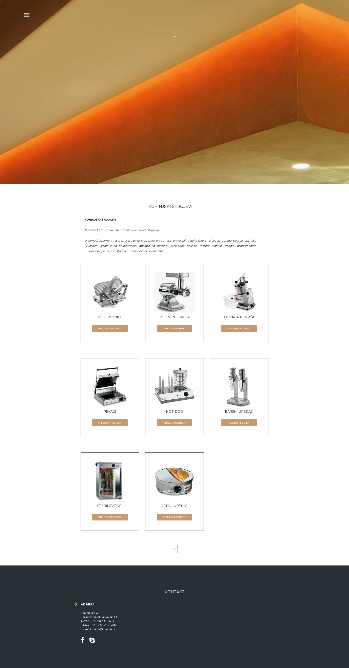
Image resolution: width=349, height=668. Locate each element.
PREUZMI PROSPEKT (109, 328)
